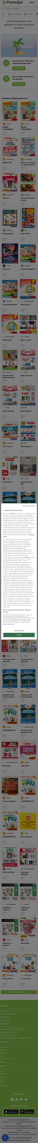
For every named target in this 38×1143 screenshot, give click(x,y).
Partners (27, 557)
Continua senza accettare (29, 505)
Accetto (19, 635)
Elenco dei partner (8, 624)
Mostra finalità (19, 630)
